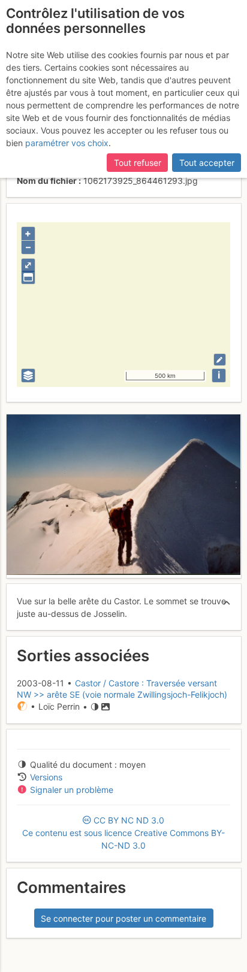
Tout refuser (137, 163)
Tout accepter (206, 163)
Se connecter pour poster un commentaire (123, 918)
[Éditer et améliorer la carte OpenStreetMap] (219, 359)
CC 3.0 (123, 832)
